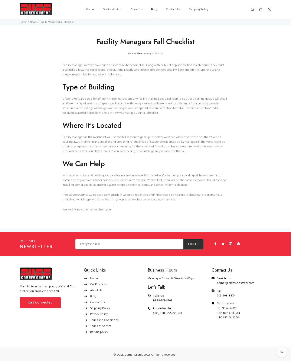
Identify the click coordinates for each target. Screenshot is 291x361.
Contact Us (97, 302)
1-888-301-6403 (162, 300)
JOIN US (193, 244)
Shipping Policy (100, 308)
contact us (153, 199)
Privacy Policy (99, 314)
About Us (96, 290)
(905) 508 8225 (162, 313)
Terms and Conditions (104, 320)
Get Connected (40, 302)
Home (23, 22)
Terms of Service (101, 326)
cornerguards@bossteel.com (235, 283)
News (33, 22)
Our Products (98, 284)
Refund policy (99, 332)
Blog (93, 296)
